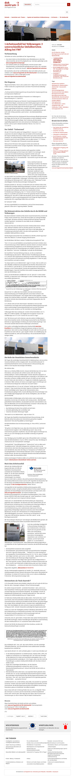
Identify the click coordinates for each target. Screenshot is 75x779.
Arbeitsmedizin (64, 85)
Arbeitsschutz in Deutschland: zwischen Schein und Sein (61, 65)
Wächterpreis (12, 725)
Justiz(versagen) (52, 746)
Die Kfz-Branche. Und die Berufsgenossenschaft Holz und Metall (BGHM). (60, 54)
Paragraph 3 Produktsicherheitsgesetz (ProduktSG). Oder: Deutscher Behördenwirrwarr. (61, 76)
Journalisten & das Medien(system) (35, 764)
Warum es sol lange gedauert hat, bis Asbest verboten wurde (60, 152)
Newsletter (28, 4)
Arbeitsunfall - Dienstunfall (59, 87)
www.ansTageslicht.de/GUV (13, 492)
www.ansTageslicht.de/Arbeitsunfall (15, 76)
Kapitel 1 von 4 (20, 716)
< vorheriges (9, 716)
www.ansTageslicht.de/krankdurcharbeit (62, 168)
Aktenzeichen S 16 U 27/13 (25, 568)
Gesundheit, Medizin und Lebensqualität (15, 752)
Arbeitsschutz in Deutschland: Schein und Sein (22, 460)
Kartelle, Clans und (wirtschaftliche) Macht (37, 743)
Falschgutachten (56, 102)
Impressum (55, 771)
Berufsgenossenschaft (58, 93)
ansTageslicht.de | (28, 771)
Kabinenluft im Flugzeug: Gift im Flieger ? (37, 752)
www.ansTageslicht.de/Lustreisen (37, 68)
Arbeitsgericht (55, 85)
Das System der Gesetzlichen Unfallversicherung (60, 128)
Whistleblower (46, 725)
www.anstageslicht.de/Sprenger (15, 63)
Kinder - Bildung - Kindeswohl (13, 758)
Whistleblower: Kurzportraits (34, 744)
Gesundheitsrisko (56, 103)
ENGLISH (50, 764)
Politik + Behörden (63, 107)
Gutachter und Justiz (58, 130)
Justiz (63, 103)
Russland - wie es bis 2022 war (55, 741)
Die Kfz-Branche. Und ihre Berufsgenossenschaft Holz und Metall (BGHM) (60, 138)
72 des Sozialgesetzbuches (19, 484)
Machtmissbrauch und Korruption (56, 743)
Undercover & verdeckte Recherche (56, 762)
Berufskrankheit (64, 97)
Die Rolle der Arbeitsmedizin (60, 132)
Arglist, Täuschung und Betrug (13, 744)
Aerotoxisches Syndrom (58, 83)
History (28, 758)
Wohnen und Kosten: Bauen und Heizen (36, 762)
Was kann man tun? (58, 141)
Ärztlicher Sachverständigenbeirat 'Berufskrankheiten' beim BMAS (60, 90)
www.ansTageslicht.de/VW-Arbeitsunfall (25, 72)
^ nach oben (43, 716)
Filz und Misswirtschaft (32, 741)
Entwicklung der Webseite (39, 771)
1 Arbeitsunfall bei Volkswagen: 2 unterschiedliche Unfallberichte (58, 60)
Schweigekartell (56, 108)
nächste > (31, 716)
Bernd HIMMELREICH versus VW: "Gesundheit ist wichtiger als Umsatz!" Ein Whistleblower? (60, 69)
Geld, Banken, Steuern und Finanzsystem (58, 744)
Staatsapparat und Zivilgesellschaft (35, 746)
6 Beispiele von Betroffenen (60, 134)
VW (62, 108)
